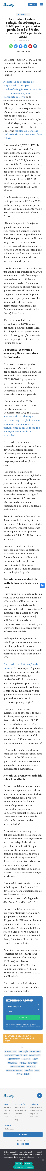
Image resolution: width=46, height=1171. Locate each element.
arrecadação (23, 1051)
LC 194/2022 (26, 1059)
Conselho (6, 1117)
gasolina (8, 1051)
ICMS (14, 1051)
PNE (16, 1120)
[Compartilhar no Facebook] (20, 46)
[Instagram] (22, 1144)
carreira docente (14, 1059)
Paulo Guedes (32, 1063)
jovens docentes (34, 1055)
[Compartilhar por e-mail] (30, 46)
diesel (37, 1070)
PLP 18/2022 (31, 1066)
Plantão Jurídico (36, 1108)
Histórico (7, 1108)
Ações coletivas (36, 1111)
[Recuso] (43, 1160)
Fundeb (26, 1074)
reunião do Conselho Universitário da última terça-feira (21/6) (22, 135)
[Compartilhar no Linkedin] (35, 46)
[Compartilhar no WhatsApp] (11, 46)
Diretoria (6, 1114)
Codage (35, 1059)
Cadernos (18, 1114)
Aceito (18, 1163)
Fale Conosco (8, 1129)
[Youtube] (27, 1144)
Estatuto (6, 1111)
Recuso (28, 1163)
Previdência (29, 1070)
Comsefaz (23, 1063)
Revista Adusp (20, 1111)
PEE (16, 1117)
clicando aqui (34, 1027)
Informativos (20, 1108)
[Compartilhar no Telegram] (25, 46)
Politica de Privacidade (23, 1167)
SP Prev (19, 1074)
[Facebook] (18, 1144)
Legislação (34, 1114)
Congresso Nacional (17, 1066)
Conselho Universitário (14, 1070)
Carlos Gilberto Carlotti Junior (16, 1055)
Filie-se (32, 4)
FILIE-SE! (23, 1135)
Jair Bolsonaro (35, 1051)
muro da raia (12, 1063)
